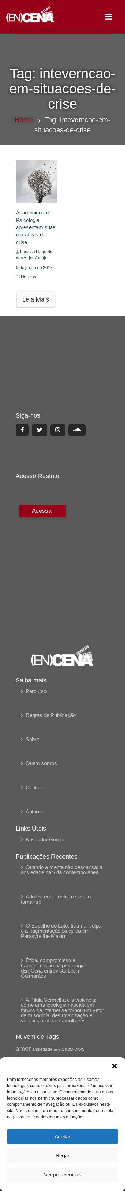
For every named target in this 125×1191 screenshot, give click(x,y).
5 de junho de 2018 (34, 267)
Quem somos (41, 763)
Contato (34, 787)
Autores (34, 811)
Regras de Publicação (51, 715)
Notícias (28, 277)
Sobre (32, 739)
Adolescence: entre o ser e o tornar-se (56, 899)
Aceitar (62, 1136)
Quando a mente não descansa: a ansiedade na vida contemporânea (61, 869)
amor (23, 1048)
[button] (114, 1066)
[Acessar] (41, 570)
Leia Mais (35, 299)
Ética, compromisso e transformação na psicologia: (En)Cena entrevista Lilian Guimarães (53, 968)
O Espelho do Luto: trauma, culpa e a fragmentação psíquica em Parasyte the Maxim (61, 931)
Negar (62, 1155)
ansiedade (42, 1049)
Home (24, 120)
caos (67, 1049)
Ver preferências (62, 1174)
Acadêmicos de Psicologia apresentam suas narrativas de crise (36, 227)
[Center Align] (22, 430)
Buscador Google (45, 839)
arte (57, 1049)
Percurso (36, 691)
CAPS (79, 1049)
